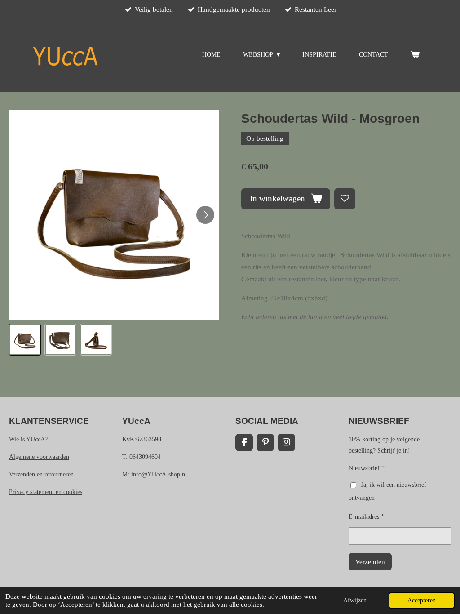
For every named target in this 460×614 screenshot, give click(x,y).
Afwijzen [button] (355, 600)
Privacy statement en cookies (45, 492)
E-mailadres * (366, 516)
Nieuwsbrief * (367, 468)
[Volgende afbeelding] (205, 215)
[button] (25, 340)
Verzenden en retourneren (41, 474)
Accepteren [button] (421, 600)
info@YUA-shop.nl (159, 474)
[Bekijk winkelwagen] (415, 55)
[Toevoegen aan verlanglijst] (344, 198)
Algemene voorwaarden (39, 457)
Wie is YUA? (28, 439)
